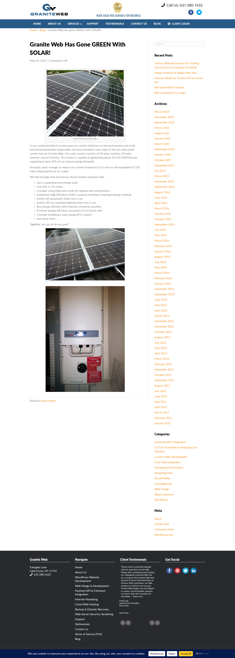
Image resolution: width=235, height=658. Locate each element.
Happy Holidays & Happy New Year (175, 72)
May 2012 (160, 348)
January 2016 (162, 213)
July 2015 (160, 230)
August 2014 (162, 256)
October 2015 (163, 219)
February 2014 (163, 278)
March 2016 (161, 208)
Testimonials (82, 624)
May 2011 (160, 401)
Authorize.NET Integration (170, 442)
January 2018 (162, 154)
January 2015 (162, 251)
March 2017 (161, 176)
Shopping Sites (163, 473)
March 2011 (161, 412)
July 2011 (160, 391)
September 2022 (164, 122)
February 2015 (163, 246)
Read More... (124, 613)
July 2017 (160, 170)
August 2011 (162, 385)
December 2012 (164, 321)
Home (33, 30)
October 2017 (163, 160)
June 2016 (160, 197)
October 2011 (163, 375)
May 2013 (160, 305)
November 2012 (164, 326)
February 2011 (163, 418)
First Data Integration (167, 462)
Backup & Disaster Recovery (92, 609)
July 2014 (160, 262)
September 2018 (164, 149)
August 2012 (162, 337)
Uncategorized (163, 483)
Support (80, 619)
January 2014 (162, 283)
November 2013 (164, 289)
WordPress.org (163, 534)
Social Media (48, 400)
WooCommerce (163, 494)
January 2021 (162, 138)
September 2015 (164, 224)
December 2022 (164, 117)
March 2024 (161, 111)
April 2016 (160, 203)
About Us (81, 572)
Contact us (81, 629)
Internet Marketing (86, 599)
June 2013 (160, 299)
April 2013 (160, 310)
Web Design (161, 489)
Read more (138, 596)
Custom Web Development (170, 457)
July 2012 (160, 342)
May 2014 (160, 267)
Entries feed (161, 524)
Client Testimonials (133, 559)
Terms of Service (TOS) (88, 634)
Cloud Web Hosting (87, 604)
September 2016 (164, 187)
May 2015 (160, 235)
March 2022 (161, 127)
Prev (123, 623)
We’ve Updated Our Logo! (170, 92)
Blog (42, 30)
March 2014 (161, 272)
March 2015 (161, 240)
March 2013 (161, 316)
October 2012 (163, 332)
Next (157, 623)
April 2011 (160, 407)
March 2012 (161, 358)
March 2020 (161, 144)
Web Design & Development (92, 586)
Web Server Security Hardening (94, 614)
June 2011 (160, 396)
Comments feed (164, 529)
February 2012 (163, 364)
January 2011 (162, 423)
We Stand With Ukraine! (169, 87)
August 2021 (162, 133)
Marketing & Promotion (168, 467)
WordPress (161, 499)
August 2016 (162, 192)
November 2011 (164, 369)
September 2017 (164, 165)
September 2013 (164, 294)
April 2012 (160, 353)
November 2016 (164, 181)
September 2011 (164, 380)
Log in (158, 518)
